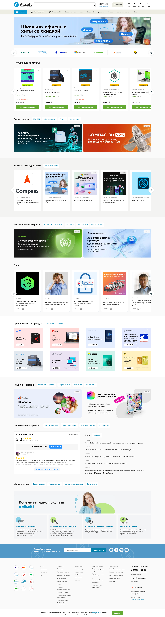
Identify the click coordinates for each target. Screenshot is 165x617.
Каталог (60, 323)
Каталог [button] (22, 12)
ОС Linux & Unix (49, 89)
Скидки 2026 (91, 12)
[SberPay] (16, 574)
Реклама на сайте (114, 578)
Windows (63, 119)
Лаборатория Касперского (53, 224)
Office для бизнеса (49, 119)
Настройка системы (51, 425)
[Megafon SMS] (31, 575)
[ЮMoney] (31, 567)
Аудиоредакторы (54, 484)
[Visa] (16, 568)
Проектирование (78, 88)
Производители (39, 12)
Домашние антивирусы (27, 224)
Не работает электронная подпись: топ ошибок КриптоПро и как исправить (110, 456)
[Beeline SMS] (16, 581)
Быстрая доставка (128, 526)
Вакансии (112, 581)
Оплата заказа (61, 578)
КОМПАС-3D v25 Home (81, 90)
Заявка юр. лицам (70, 12)
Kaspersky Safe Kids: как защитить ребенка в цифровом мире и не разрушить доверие (114, 443)
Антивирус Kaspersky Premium (25, 90)
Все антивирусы (97, 224)
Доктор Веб (70, 224)
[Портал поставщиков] (31, 582)
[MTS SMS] (23, 582)
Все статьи (97, 435)
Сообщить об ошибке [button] (137, 599)
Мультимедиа (21, 484)
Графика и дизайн (24, 384)
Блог (135, 12)
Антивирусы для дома (22, 88)
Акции (81, 12)
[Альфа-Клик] (24, 575)
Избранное (141, 6)
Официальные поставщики (63, 526)
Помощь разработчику (116, 572)
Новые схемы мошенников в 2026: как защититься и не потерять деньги (109, 450)
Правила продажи (62, 592)
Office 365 (36, 119)
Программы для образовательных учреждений (97, 580)
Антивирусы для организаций (111, 89)
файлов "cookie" (97, 612)
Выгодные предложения (27, 165)
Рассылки (77, 580)
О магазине (60, 569)
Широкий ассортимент (26, 526)
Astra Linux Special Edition (52, 92)
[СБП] (24, 589)
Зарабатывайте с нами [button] (123, 12)
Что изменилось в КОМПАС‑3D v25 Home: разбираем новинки (106, 463)
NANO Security (83, 224)
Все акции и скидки (51, 165)
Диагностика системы (69, 425)
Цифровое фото (64, 385)
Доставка (101, 12)
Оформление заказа (63, 575)
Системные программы (27, 425)
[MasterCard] (24, 568)
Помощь (110, 12)
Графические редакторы (46, 385)
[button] (129, 5)
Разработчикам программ (117, 569)
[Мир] (16, 589)
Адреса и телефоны (63, 572)
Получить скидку (79, 569)
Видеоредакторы (39, 484)
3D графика (78, 385)
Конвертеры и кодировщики (73, 484)
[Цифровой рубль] (31, 589)
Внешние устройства (88, 425)
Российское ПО (56, 12)
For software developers (116, 575)
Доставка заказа (62, 581)
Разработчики (44, 572)
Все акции (50, 323)
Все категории (74, 119)
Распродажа (78, 577)
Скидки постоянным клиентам (99, 526)
